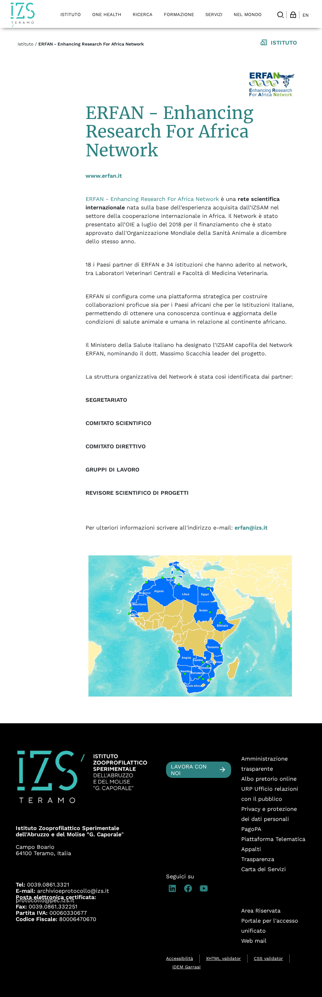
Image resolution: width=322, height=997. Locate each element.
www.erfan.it (104, 175)
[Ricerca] (280, 15)
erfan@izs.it (251, 527)
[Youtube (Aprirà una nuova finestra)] (205, 888)
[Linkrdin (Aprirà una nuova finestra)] (174, 888)
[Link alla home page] (22, 15)
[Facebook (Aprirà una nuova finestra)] (189, 888)
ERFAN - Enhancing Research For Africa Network (152, 199)
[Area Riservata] (293, 15)
